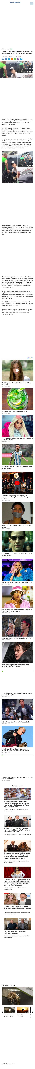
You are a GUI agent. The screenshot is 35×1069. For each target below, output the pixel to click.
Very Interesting (15, 2)
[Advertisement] (17, 25)
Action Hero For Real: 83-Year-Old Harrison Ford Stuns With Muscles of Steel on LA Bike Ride (17, 830)
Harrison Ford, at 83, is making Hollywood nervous (15, 932)
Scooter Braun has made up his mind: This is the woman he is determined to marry (17, 908)
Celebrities (18, 56)
